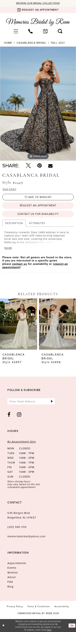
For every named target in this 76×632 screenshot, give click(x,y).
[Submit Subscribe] (52, 401)
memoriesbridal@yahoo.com (26, 536)
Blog (10, 587)
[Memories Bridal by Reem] (38, 22)
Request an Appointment (38, 205)
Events (11, 568)
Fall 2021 (58, 43)
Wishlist (12, 573)
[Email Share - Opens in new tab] (50, 166)
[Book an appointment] (45, 31)
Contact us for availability (38, 214)
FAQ (10, 582)
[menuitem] (16, 31)
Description (14, 223)
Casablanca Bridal (31, 43)
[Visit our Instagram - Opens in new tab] (19, 414)
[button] (16, 31)
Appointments (16, 563)
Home (8, 43)
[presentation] (18, 324)
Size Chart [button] (9, 189)
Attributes (37, 223)
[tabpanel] (38, 104)
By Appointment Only (21, 442)
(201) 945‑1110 (16, 527)
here (49, 629)
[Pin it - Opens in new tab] (39, 165)
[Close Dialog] (3, 626)
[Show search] (60, 31)
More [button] (8, 248)
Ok (72, 625)
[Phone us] (30, 31)
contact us (19, 264)
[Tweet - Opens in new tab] (28, 165)
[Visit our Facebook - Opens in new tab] (8, 414)
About (11, 577)
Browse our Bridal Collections (38, 3)
